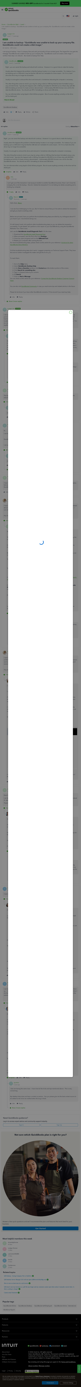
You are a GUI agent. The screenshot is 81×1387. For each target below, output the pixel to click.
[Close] (70, 312)
